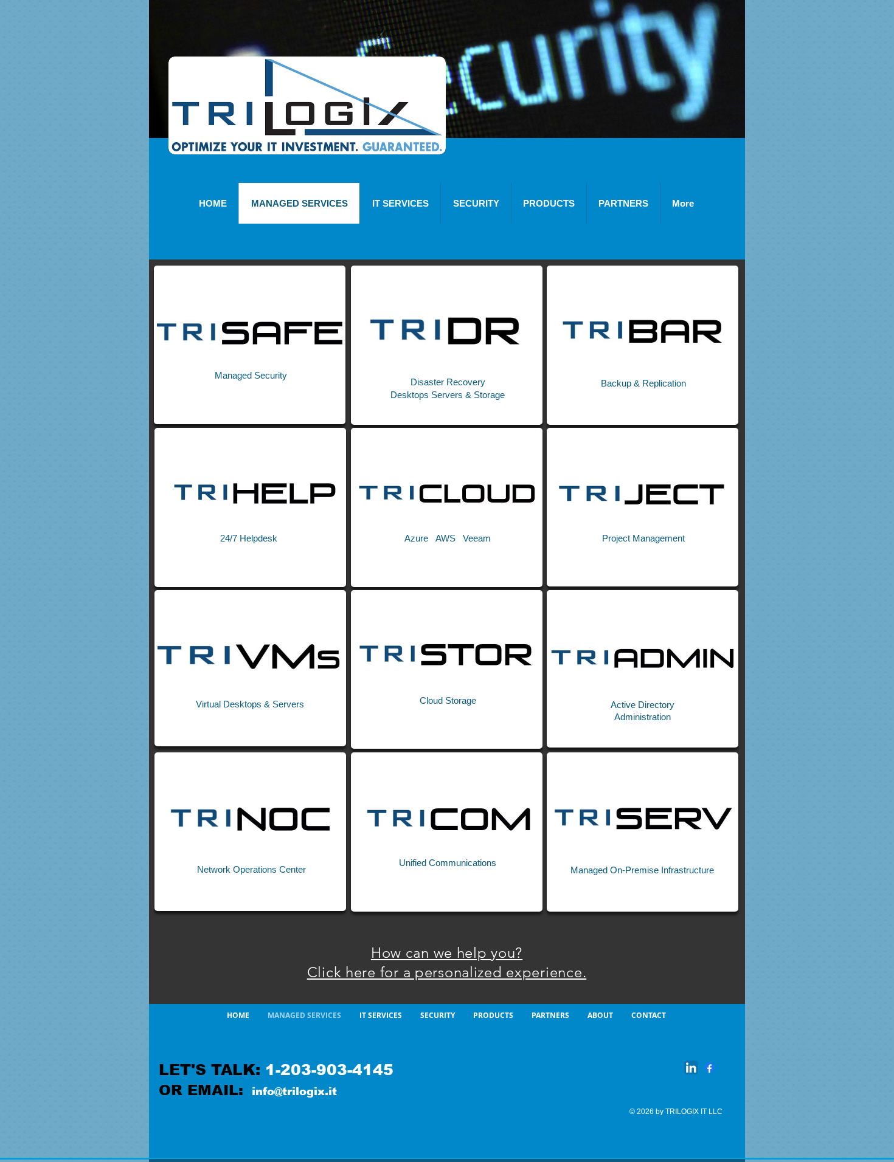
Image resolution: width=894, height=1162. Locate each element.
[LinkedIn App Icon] (691, 1067)
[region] (249, 345)
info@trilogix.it (294, 1091)
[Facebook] (709, 1067)
